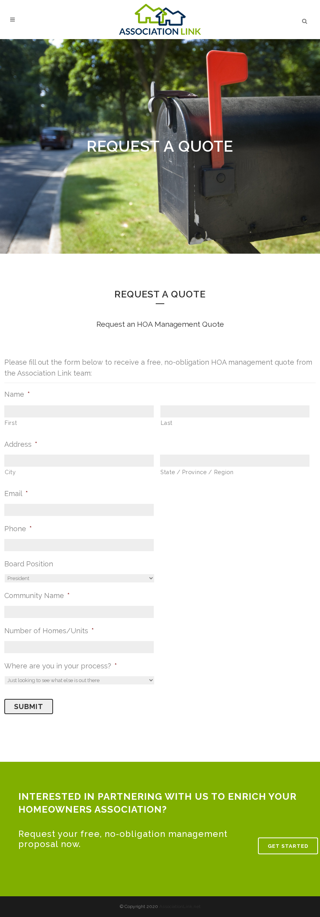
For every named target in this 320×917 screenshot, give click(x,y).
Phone (18, 529)
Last (167, 422)
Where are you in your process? (60, 666)
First (11, 422)
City (10, 472)
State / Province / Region (197, 472)
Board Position (28, 564)
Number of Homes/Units (49, 631)
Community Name (37, 595)
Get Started (288, 846)
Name (17, 394)
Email (16, 493)
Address (20, 444)
